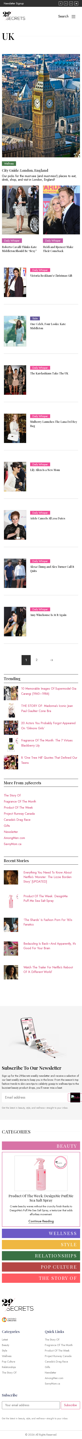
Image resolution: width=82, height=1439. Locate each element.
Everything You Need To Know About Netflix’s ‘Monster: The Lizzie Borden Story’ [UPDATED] (47, 877)
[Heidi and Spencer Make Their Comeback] (61, 210)
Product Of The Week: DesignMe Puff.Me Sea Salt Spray (45, 898)
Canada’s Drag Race (17, 820)
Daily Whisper (12, 241)
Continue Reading (41, 1221)
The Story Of (12, 795)
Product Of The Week (18, 807)
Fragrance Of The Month (20, 801)
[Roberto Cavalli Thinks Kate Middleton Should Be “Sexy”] (20, 210)
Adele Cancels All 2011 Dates (47, 518)
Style (35, 318)
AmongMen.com (14, 838)
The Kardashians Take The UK (49, 373)
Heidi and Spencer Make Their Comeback (58, 249)
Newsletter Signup (14, 3)
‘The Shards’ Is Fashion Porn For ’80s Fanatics (47, 922)
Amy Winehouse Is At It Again (48, 615)
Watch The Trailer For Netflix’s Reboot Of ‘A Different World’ (48, 969)
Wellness (9, 163)
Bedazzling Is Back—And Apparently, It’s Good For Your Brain (49, 945)
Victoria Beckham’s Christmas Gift (51, 275)
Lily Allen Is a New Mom (45, 470)
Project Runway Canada (19, 813)
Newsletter (11, 832)
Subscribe (70, 1405)
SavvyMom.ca (12, 844)
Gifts (7, 826)
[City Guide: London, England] (41, 106)
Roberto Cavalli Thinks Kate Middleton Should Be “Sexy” (19, 249)
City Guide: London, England (25, 170)
